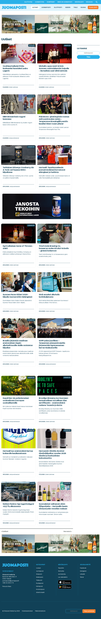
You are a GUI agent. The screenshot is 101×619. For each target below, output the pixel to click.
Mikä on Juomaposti (65, 2)
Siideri (67, 7)
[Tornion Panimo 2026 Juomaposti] (36, 206)
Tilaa (88, 57)
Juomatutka (39, 2)
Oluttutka (28, 2)
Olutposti (58, 7)
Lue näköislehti (62, 577)
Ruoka (83, 7)
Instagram (83, 571)
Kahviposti (39, 586)
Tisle (76, 7)
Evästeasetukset (27, 611)
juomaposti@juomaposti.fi (10, 581)
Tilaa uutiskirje (89, 611)
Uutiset (35, 7)
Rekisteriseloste (40, 611)
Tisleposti (39, 580)
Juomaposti (46, 7)
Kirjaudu (89, 2)
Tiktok (82, 577)
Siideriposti (39, 577)
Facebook (83, 568)
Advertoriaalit (40, 592)
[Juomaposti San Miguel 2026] (50, 24)
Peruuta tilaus (6, 586)
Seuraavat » (67, 531)
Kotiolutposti (40, 589)
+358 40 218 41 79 (8, 583)
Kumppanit (51, 2)
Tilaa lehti (93, 7)
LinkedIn (82, 574)
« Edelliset (4, 531)
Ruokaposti (39, 583)
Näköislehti (79, 2)
